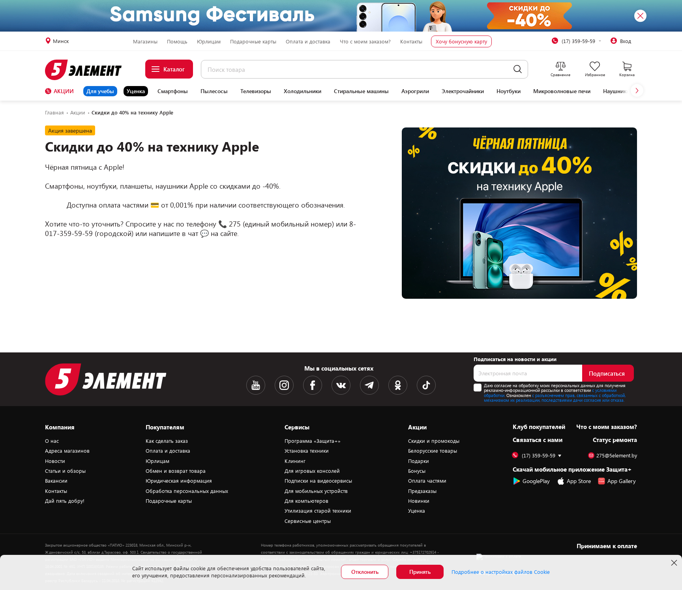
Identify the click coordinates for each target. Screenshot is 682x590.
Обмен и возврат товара (176, 470)
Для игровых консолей (312, 470)
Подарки (418, 461)
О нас (52, 440)
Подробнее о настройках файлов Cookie (501, 571)
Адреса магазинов (67, 450)
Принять (420, 571)
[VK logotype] (341, 385)
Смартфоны (172, 91)
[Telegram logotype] (369, 385)
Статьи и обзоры (65, 470)
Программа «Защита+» (313, 440)
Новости (55, 461)
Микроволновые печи (561, 91)
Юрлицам (209, 41)
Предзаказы (422, 490)
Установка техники (307, 450)
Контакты (411, 41)
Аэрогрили (415, 91)
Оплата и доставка (308, 41)
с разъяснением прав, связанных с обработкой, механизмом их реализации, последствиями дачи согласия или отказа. (555, 397)
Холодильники (302, 91)
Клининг (295, 461)
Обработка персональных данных (187, 490)
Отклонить (364, 571)
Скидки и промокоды (433, 440)
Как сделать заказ (167, 440)
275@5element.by (616, 455)
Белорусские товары (432, 450)
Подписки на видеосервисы (318, 480)
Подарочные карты (253, 41)
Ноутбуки (509, 91)
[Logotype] (88, 70)
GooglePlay (536, 481)
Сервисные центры (308, 520)
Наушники (616, 91)
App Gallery (621, 481)
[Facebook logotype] (312, 385)
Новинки (418, 500)
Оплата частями (427, 480)
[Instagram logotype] (284, 385)
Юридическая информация (179, 480)
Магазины (145, 41)
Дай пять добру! (64, 500)
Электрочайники (463, 91)
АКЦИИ (64, 91)
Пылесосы (214, 91)
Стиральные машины (361, 91)
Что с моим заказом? (365, 41)
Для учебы (100, 91)
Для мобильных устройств (316, 490)
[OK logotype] (397, 385)
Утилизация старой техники (318, 510)
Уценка (136, 91)
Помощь (177, 41)
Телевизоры (255, 91)
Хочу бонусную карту (461, 41)
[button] (637, 90)
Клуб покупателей (539, 426)
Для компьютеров (306, 500)
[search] (517, 69)
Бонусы (416, 470)
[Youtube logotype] (255, 385)
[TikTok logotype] (426, 385)
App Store (579, 481)
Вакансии (56, 480)
